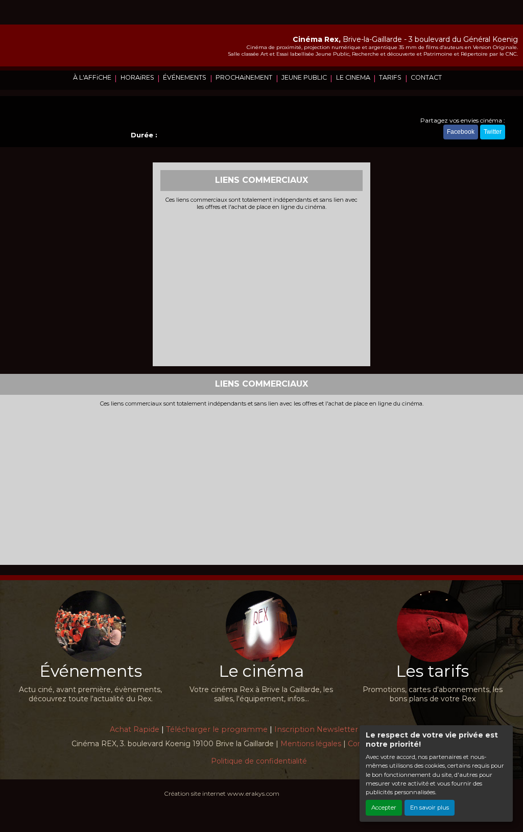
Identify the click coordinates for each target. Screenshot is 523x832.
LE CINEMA (353, 77)
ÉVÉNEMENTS (184, 77)
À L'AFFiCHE (92, 77)
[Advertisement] (261, 287)
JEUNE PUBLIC (304, 77)
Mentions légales (310, 743)
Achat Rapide (134, 729)
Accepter (383, 807)
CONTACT (426, 77)
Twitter (493, 131)
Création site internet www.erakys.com (221, 793)
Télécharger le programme (217, 729)
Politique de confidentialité (259, 761)
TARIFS (390, 77)
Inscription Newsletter (316, 729)
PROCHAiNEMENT (244, 77)
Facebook (460, 131)
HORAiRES (137, 77)
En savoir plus (429, 807)
